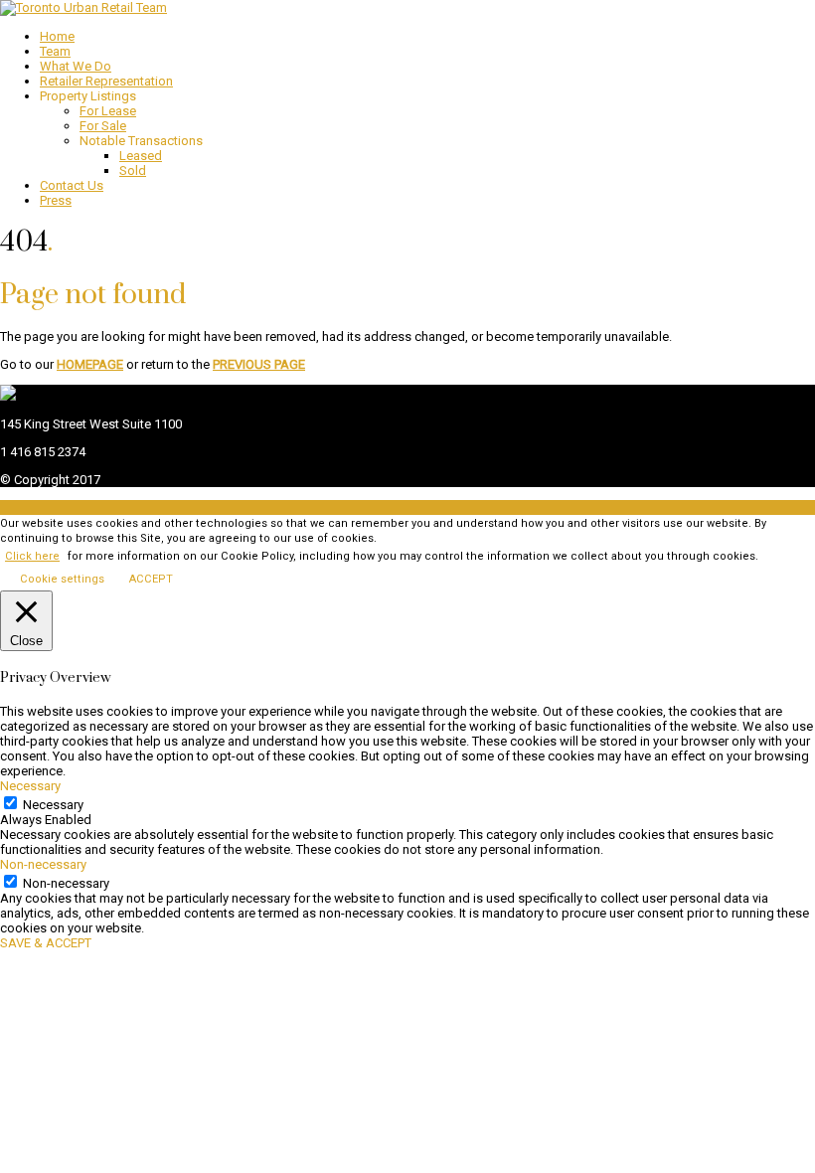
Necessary (53, 804)
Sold (132, 170)
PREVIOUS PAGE (259, 364)
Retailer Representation (106, 81)
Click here (32, 556)
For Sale (103, 125)
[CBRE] (8, 396)
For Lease (108, 110)
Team (55, 51)
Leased (140, 155)
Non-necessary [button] (43, 864)
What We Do (75, 66)
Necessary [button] (30, 785)
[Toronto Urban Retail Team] (83, 7)
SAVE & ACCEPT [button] (45, 942)
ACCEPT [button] (151, 579)
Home (57, 36)
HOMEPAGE (90, 364)
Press (56, 200)
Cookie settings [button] (62, 579)
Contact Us (71, 185)
